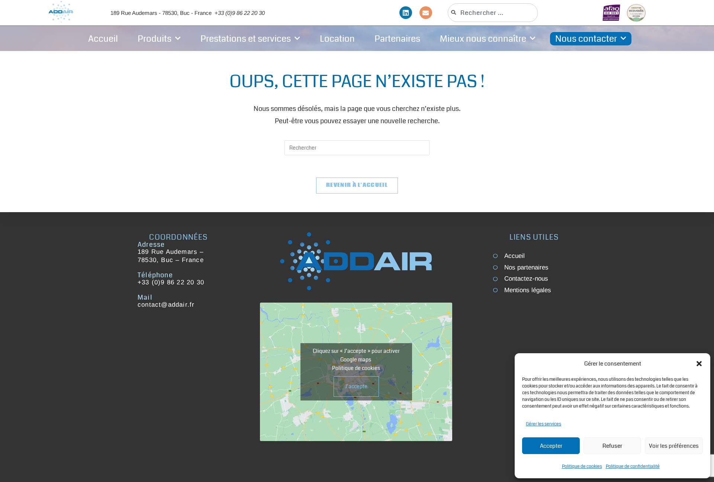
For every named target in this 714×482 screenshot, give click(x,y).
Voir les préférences (674, 446)
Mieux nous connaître (483, 38)
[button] (699, 363)
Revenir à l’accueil (357, 185)
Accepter (551, 446)
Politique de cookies (582, 466)
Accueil (103, 38)
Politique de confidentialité (633, 466)
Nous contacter (586, 38)
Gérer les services (543, 424)
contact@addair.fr (166, 304)
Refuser (612, 446)
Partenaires (397, 38)
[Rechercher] (555, 12)
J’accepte (356, 386)
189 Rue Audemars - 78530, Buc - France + (187, 13)
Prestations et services (245, 38)
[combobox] (493, 12)
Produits (154, 38)
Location (337, 38)
